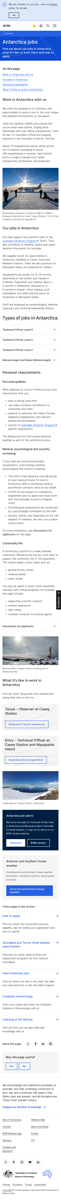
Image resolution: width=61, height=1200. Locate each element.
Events (34, 1133)
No (24, 1066)
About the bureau (12, 1119)
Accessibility (40, 1184)
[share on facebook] (35, 1044)
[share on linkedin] (43, 1044)
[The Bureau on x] (6, 1162)
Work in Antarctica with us (18, 74)
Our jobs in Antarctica (15, 79)
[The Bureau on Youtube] (30, 1162)
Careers (9, 33)
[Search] (48, 26)
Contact (7, 1126)
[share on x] (28, 1044)
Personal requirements (15, 84)
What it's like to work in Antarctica (23, 89)
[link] (24, 1107)
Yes (11, 1066)
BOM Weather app (12, 1133)
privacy (54, 4)
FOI (33, 1140)
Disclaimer (18, 1184)
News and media (39, 1126)
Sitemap (6, 1184)
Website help (38, 1119)
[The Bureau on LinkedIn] (38, 1162)
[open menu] (55, 26)
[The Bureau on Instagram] (22, 1162)
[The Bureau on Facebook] (14, 1162)
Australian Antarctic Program (19, 240)
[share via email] (50, 1044)
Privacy (28, 1184)
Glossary (7, 1140)
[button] (30, 329)
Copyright (7, 1190)
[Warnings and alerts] (34, 26)
